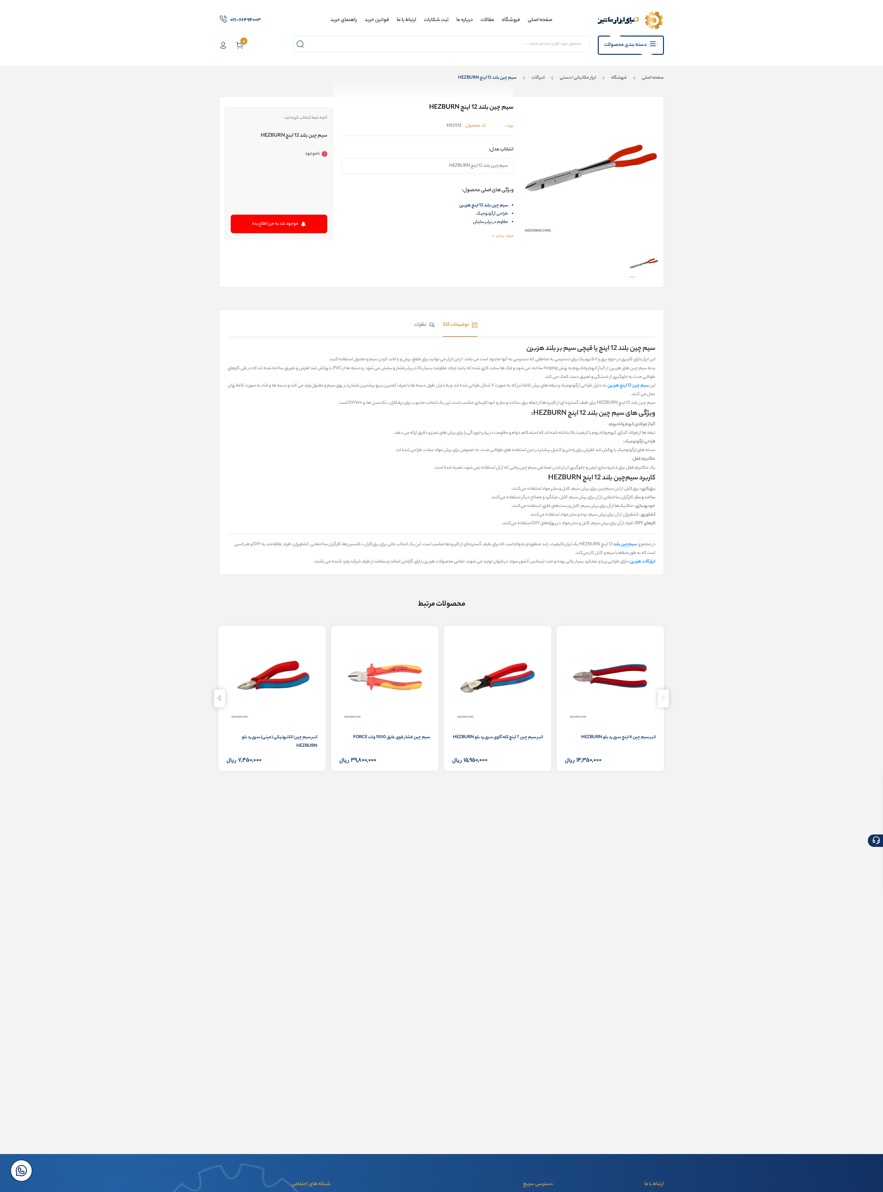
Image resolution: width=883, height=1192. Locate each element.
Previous (663, 698)
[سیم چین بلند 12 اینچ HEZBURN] (643, 263)
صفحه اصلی (652, 77)
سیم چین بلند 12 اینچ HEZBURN (487, 77)
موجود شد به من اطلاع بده (275, 223)
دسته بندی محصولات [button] (625, 45)
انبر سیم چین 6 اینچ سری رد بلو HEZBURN (618, 737)
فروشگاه (619, 77)
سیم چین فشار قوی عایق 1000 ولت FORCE (391, 737)
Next (219, 698)
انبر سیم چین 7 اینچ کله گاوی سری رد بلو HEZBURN (498, 737)
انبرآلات (538, 77)
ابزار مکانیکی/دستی (578, 77)
